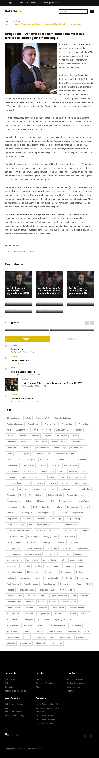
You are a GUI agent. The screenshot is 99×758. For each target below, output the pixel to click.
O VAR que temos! (20, 360)
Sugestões (27, 625)
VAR (27, 637)
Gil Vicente (41, 501)
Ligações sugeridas (44, 723)
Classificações (23, 454)
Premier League (66, 590)
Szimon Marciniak (58, 625)
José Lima (41, 519)
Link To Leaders (13, 554)
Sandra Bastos (58, 608)
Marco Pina (11, 566)
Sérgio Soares (44, 614)
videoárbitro (81, 637)
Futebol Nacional (14, 501)
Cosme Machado (47, 459)
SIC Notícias (60, 614)
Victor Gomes (39, 637)
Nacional (31, 251)
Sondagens (28, 619)
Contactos (31, 3)
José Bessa (27, 519)
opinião (14, 345)
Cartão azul (27, 448)
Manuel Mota (32, 560)
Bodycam (48, 436)
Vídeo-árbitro (65, 637)
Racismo (84, 596)
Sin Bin (73, 614)
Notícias (16, 21)
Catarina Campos (78, 448)
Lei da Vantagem (14, 542)
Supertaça (41, 625)
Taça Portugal (12, 631)
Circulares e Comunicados (47, 708)
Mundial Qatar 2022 (35, 572)
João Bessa (11, 513)
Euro (28, 483)
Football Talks (84, 489)
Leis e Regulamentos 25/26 (47, 704)
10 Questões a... (13, 418)
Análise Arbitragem (15, 424)
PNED (88, 584)
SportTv (73, 619)
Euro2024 (52, 483)
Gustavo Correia (65, 501)
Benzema (35, 436)
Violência (11, 643)
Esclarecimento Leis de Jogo (32, 477)
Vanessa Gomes (13, 637)
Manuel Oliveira (49, 560)
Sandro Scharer (13, 614)
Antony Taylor (84, 424)
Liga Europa (52, 548)
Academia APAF (42, 418)
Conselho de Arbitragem (65, 454)
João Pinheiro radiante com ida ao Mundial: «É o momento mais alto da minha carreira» (49, 292)
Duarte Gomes (29, 471)
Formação (11, 495)
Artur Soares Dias (63, 430)
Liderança (46, 542)
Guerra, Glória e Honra (23, 371)
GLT (52, 501)
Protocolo (31, 596)
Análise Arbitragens (75, 683)
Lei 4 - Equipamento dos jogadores (42, 537)
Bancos (79, 430)
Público (43, 596)
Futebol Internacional (76, 495)
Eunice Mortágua (14, 483)
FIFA (52, 489)
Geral (38, 679)
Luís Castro (65, 554)
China (9, 454)
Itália (85, 507)
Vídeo (52, 637)
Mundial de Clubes (14, 572)
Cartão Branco (43, 448)
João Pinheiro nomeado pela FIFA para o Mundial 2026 (79, 290)
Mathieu (38, 566)
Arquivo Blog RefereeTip (49, 3)
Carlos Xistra (12, 448)
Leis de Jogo (31, 542)
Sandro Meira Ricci (76, 608)
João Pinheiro (61, 513)
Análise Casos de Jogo (15, 715)
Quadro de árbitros (59, 596)
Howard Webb (83, 501)
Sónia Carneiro (44, 619)
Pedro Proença (49, 584)
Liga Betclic (60, 542)
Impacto (45, 507)
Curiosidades (12, 465)
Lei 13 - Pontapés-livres (67, 525)
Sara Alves (29, 614)
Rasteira (29, 602)
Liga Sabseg (83, 548)
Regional (53, 602)
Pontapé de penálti (46, 590)
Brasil (74, 436)
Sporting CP (60, 619)
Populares (72, 339)
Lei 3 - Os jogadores (15, 537)
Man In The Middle (14, 560)
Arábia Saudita (22, 430)
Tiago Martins (74, 631)
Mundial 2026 (84, 566)
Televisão (39, 631)
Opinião (69, 578)
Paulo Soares (82, 578)
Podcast (10, 590)
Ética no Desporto (76, 477)
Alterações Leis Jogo (62, 418)
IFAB (35, 507)
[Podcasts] (27, 330)
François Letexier (36, 495)
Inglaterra (58, 507)
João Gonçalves (43, 513)
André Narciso (34, 424)
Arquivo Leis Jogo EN (45, 719)
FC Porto (22, 489)
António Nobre (68, 424)
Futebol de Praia (55, 495)
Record (41, 602)
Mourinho (70, 566)
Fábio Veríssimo (80, 483)
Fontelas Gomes (66, 489)
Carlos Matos (77, 442)
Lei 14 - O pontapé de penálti (19, 531)
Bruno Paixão (41, 442)
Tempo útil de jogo (55, 631)
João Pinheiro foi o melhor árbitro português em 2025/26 (18, 290)
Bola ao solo (62, 436)
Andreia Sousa (51, 424)
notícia (25, 379)
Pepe (79, 584)
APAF (7, 251)
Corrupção (31, 459)
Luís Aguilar (51, 554)
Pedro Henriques (31, 584)
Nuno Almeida (24, 578)
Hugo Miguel (12, 507)
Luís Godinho (80, 554)
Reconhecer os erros (22, 398)
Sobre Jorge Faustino (14, 704)
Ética (62, 477)
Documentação (70, 465)
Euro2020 (39, 483)
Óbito (38, 578)
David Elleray (28, 465)
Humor (25, 507)
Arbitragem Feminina (42, 430)
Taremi (26, 631)
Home (7, 21)
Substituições (12, 625)
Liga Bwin (74, 542)
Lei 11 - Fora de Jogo (15, 525)
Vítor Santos (57, 643)
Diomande (55, 465)
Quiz (74, 596)
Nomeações (66, 572)
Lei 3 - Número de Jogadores (75, 531)
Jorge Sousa (12, 519)
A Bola (16, 245)
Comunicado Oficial (42, 454)
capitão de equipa (59, 442)
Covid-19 (63, 459)
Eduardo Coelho (47, 471)
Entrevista (11, 477)
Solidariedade (12, 619)
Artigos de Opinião (75, 679)
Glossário (40, 712)
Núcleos (10, 578)
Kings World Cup (73, 519)
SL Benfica (85, 614)
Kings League (56, 519)
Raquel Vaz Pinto (14, 602)
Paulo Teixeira (13, 584)
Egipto (61, 471)
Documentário (13, 471)
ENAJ (84, 471)
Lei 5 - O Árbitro (68, 537)
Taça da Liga (75, 625)
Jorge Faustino (20, 363)
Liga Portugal (67, 548)
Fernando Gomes (38, 489)
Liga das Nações (13, 548)
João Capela (27, 513)
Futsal (28, 501)
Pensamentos (66, 584)
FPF (22, 495)
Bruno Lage (26, 442)
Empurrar (73, 471)
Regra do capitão (69, 602)
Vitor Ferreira (25, 643)
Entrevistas (10, 679)
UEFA (87, 631)
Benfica (23, 436)
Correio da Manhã (14, 459)
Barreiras (11, 436)
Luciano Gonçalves (19, 251)
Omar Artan (17, 349)
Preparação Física (14, 596)
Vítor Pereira (41, 643)
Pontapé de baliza (26, 590)
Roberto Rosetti (13, 608)
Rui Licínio (42, 608)
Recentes (27, 339)
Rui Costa (29, 608)
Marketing (25, 566)
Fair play (10, 489)
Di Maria (42, 465)
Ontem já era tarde (53, 578)
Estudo (52, 477)
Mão (63, 560)
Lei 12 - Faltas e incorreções (40, 525)
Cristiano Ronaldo (79, 459)
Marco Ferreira (76, 560)
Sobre (21, 3)
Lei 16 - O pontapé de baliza (47, 531)
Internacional (72, 507)
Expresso (64, 483)
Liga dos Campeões (34, 548)
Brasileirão (11, 442)
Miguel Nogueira (54, 566)
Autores (70, 691)
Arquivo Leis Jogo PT (45, 715)
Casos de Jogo (60, 448)
